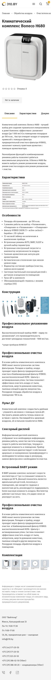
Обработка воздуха (23, 13)
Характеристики (28, 113)
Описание (9, 113)
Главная (6, 13)
